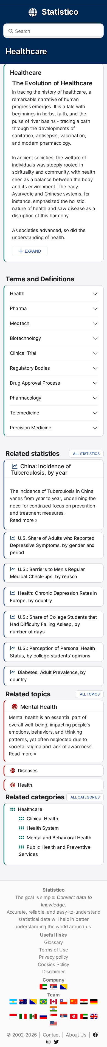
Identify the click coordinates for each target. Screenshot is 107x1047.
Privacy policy (53, 957)
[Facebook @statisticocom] (96, 1035)
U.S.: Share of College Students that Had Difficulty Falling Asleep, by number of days (53, 624)
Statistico (60, 12)
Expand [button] (33, 251)
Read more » (23, 520)
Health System (43, 828)
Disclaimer (53, 971)
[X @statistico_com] (57, 1042)
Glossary (53, 942)
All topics (90, 694)
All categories (85, 797)
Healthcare (26, 51)
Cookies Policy (53, 964)
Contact (51, 1035)
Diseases (28, 770)
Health (25, 785)
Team (53, 995)
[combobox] (53, 30)
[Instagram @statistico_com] (50, 1042)
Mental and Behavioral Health (59, 837)
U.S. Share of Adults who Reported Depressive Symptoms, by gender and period (52, 545)
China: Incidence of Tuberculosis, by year (41, 469)
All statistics (86, 453)
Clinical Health (42, 818)
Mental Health (38, 706)
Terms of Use (53, 950)
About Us (76, 1035)
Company (53, 980)
